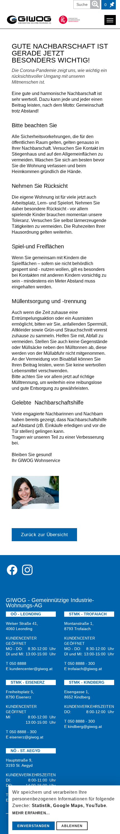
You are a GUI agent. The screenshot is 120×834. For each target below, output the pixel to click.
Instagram (27, 570)
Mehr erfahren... (31, 813)
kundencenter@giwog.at (30, 668)
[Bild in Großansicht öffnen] (35, 492)
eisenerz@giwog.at (26, 737)
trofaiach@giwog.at (85, 668)
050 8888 (17, 663)
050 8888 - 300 (81, 663)
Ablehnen (72, 826)
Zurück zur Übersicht (44, 534)
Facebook (12, 570)
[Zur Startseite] (29, 20)
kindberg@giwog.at (85, 726)
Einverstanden (33, 826)
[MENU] (110, 20)
